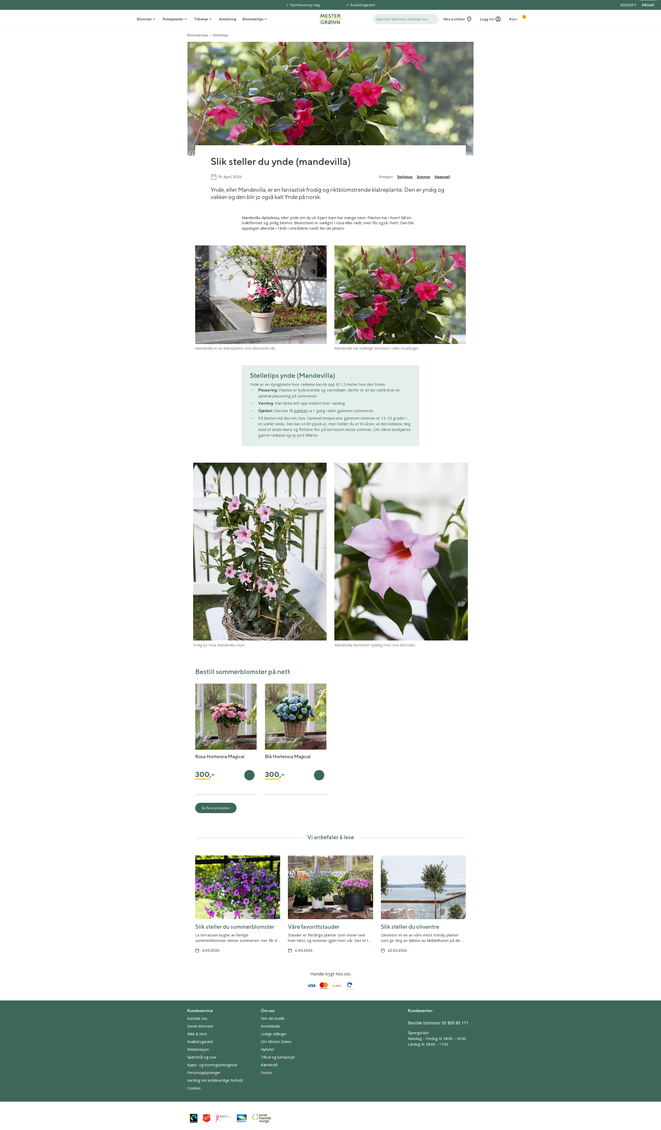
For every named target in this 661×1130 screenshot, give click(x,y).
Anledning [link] (227, 19)
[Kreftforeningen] (223, 1118)
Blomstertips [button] (252, 19)
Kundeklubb (270, 1026)
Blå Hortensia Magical (288, 756)
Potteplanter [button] (173, 19)
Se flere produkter (215, 808)
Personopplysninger (203, 1072)
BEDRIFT (628, 5)
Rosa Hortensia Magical (220, 756)
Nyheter (267, 1049)
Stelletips (220, 35)
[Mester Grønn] (330, 18)
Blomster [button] (144, 19)
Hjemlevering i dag (305, 5)
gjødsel (301, 410)
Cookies (194, 1088)
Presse (266, 1072)
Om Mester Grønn (276, 1041)
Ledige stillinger (274, 1033)
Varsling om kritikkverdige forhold (215, 1080)
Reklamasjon (198, 1049)
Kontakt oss (197, 1018)
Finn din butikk (273, 1018)
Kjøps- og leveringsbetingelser (212, 1064)
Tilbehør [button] (201, 19)
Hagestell (442, 177)
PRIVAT (648, 5)
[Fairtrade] (193, 1118)
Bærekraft (269, 1064)
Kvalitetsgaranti (362, 5)
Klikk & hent (197, 1033)
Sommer (423, 177)
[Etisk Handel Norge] (261, 1118)
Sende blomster (200, 1026)
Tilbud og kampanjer (278, 1057)
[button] (490, 19)
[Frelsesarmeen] (206, 1118)
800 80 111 (458, 1023)
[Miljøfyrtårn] (241, 1118)
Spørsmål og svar (201, 1057)
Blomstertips (197, 35)
